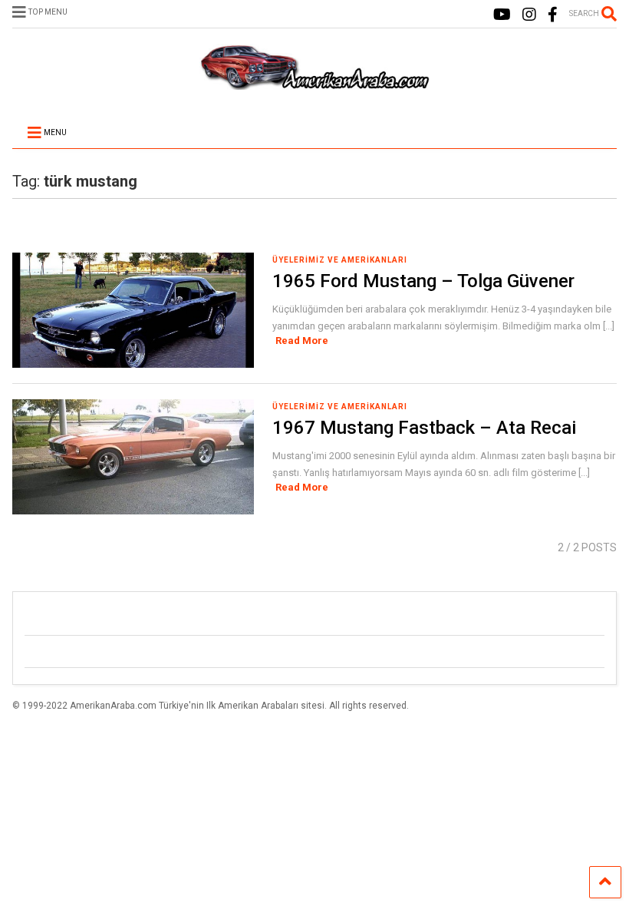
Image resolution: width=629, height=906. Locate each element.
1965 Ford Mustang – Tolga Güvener (423, 281)
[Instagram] (529, 15)
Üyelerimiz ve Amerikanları (339, 260)
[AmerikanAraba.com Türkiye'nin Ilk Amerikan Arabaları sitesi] (314, 82)
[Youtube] (502, 15)
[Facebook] (553, 15)
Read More (301, 340)
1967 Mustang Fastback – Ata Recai (424, 427)
